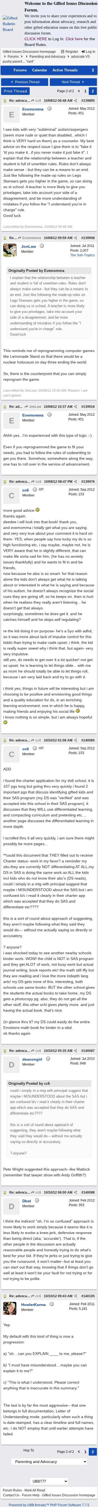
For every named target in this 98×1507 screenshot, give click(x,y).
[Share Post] (75, 100)
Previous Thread (26, 82)
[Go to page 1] (79, 91)
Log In (90, 52)
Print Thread (15, 91)
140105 (89, 1296)
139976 (89, 482)
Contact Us (11, 1495)
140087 (89, 1051)
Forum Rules (12, 1490)
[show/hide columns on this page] (93, 70)
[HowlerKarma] (9, 1314)
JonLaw (34, 407)
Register (71, 52)
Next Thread (71, 82)
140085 (89, 740)
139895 (89, 101)
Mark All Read (34, 1490)
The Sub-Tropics (82, 255)
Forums (13, 57)
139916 (89, 407)
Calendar (39, 70)
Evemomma (31, 238)
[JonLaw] (9, 256)
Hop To (28, 1450)
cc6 (38, 101)
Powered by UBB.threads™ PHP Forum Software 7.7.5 (49, 1505)
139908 (89, 238)
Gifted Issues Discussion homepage (29, 52)
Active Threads (65, 70)
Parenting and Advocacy (47, 57)
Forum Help (30, 1495)
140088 (89, 1192)
